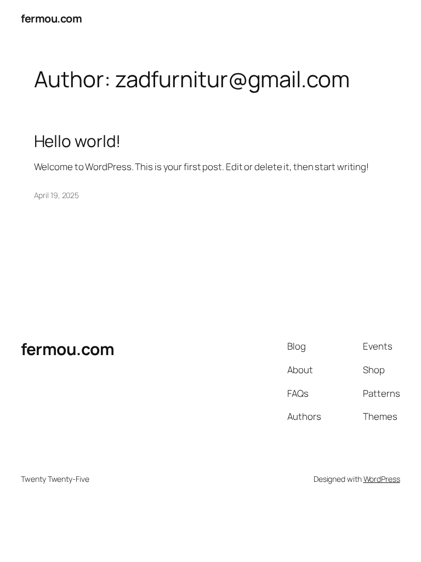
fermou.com (51, 18)
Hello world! (77, 141)
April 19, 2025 (56, 195)
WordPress (381, 479)
